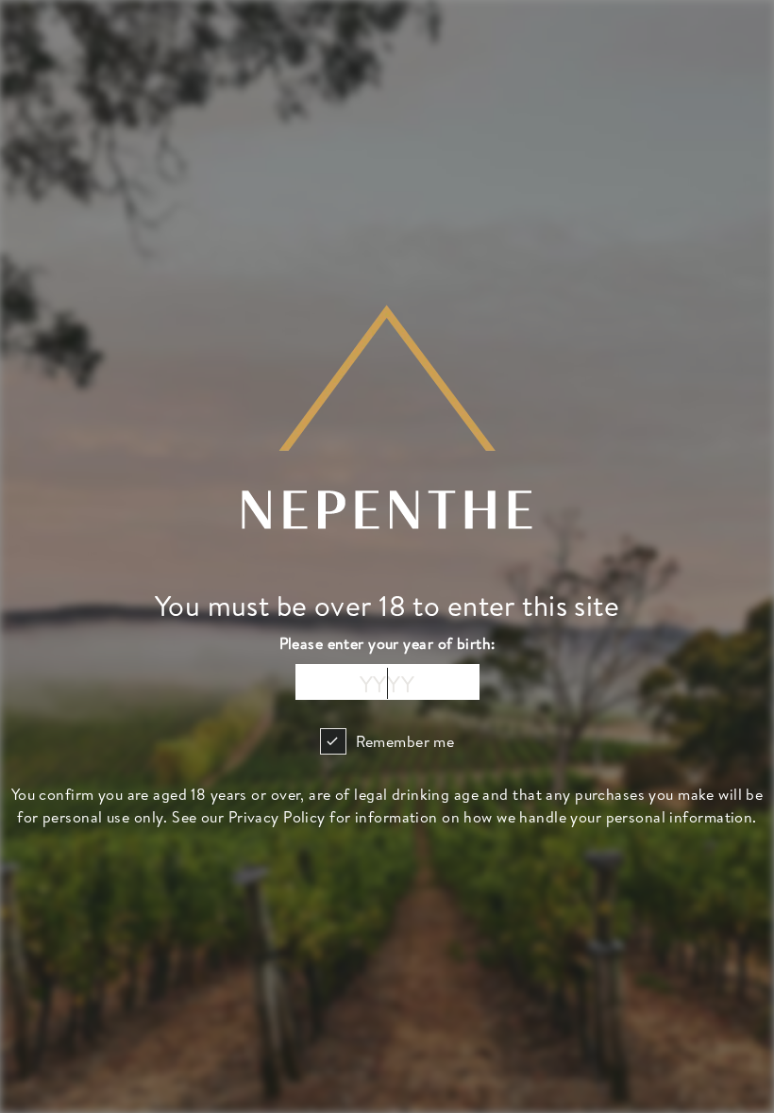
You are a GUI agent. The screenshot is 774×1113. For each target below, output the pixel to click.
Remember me (405, 741)
